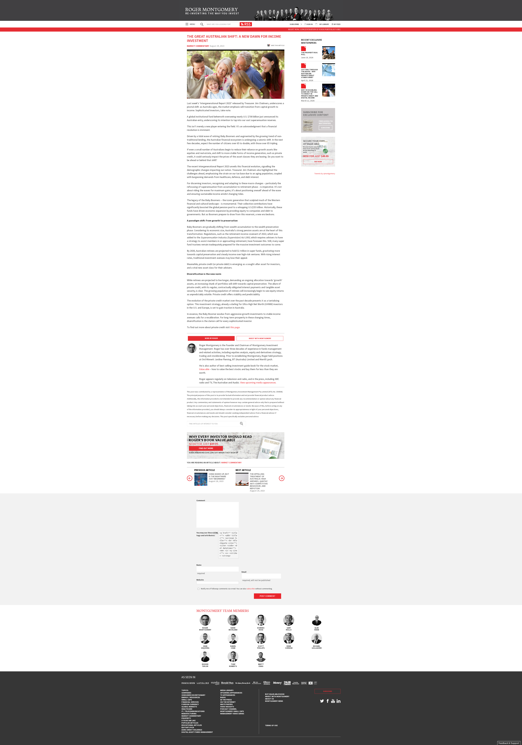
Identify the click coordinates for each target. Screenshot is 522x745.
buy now (318, 161)
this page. (235, 327)
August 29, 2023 (257, 491)
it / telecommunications (193, 711)
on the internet (228, 702)
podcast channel (228, 709)
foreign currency (190, 704)
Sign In (309, 24)
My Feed (337, 24)
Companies (186, 693)
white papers (226, 704)
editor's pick (187, 727)
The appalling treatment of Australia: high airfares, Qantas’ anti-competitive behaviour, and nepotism (259, 481)
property (186, 718)
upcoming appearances (231, 693)
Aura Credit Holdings (191, 730)
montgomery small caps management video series (232, 712)
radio (223, 697)
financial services (190, 702)
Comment (200, 500)
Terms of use (271, 725)
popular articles (189, 723)
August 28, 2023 (216, 481)
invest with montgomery (277, 696)
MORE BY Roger (211, 338)
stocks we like (188, 720)
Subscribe (294, 24)
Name (198, 565)
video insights (227, 706)
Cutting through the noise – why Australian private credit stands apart (309, 73)
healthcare (186, 709)
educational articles (191, 725)
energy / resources (190, 697)
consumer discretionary (193, 695)
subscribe (325, 128)
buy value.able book (275, 694)
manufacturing (188, 713)
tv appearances (227, 695)
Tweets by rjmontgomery (324, 173)
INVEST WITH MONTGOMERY (260, 338)
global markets (189, 706)
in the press (226, 699)
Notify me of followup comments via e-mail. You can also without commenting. (236, 588)
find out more (206, 448)
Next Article (243, 470)
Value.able (204, 369)
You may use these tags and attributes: (207, 534)
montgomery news (274, 701)
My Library (324, 24)
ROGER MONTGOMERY (212, 11)
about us (269, 699)
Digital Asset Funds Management (197, 732)
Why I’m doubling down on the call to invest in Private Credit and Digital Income (309, 94)
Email (244, 572)
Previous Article (204, 470)
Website (200, 580)
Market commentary (198, 46)
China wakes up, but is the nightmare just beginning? (219, 476)
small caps (186, 699)
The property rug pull (309, 54)
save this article (277, 45)
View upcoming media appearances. (258, 382)
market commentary (191, 716)
